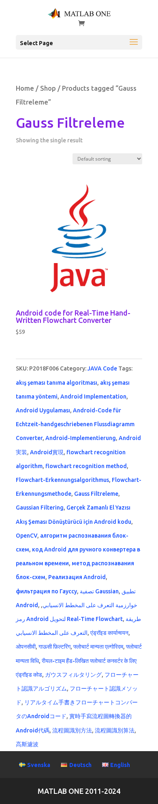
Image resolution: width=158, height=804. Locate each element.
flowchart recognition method (86, 466)
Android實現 (47, 452)
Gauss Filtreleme (96, 493)
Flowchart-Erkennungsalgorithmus (62, 480)
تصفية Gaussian (99, 591)
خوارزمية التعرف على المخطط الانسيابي (90, 605)
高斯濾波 (27, 744)
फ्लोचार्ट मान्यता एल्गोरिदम (98, 646)
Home (25, 88)
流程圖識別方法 (72, 730)
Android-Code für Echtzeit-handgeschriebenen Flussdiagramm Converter (75, 424)
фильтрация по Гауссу (46, 591)
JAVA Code (102, 368)
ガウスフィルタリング (73, 674)
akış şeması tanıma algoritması (56, 382)
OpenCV (26, 535)
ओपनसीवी (26, 646)
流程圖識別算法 (115, 730)
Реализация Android (77, 577)
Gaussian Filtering (40, 507)
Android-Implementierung (80, 438)
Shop (48, 88)
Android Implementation (93, 396)
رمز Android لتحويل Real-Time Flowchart (69, 619)
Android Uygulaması (43, 410)
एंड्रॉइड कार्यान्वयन (109, 633)
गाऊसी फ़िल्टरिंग (54, 646)
